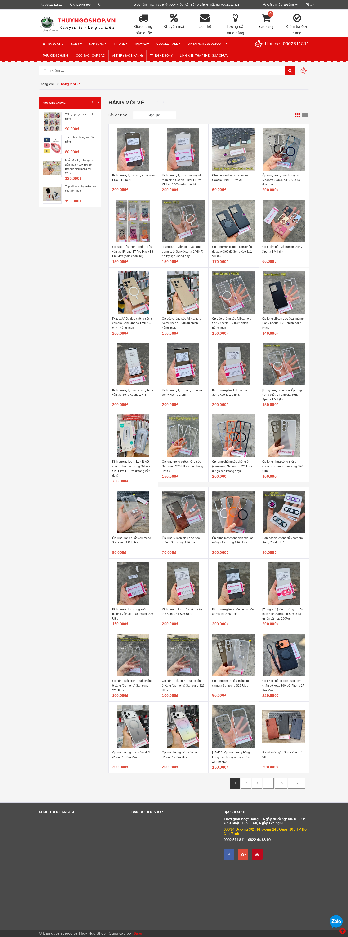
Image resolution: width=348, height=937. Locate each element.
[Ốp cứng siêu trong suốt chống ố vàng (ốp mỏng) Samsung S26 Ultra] (183, 655)
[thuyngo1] (81, 23)
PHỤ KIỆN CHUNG (56, 55)
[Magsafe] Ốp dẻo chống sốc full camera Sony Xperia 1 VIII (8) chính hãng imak (133, 323)
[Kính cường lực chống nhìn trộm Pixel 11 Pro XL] (133, 149)
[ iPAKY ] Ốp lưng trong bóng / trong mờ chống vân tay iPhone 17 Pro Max (232, 757)
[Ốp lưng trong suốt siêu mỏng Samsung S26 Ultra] (133, 512)
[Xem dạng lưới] (297, 115)
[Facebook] (229, 854)
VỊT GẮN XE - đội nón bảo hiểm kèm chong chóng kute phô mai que (80, 141)
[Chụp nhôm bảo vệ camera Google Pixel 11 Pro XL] (233, 149)
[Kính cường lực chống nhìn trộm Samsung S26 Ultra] (233, 583)
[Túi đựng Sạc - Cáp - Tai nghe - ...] (52, 190)
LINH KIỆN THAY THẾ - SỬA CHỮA (204, 55)
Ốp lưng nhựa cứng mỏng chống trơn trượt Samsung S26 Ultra (282, 466)
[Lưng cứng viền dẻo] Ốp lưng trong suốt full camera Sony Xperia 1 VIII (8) (282, 395)
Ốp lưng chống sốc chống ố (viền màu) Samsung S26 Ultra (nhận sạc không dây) (232, 466)
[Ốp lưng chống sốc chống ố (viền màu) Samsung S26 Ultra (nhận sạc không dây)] (233, 435)
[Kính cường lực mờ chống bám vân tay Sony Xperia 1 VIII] (133, 364)
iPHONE (120, 43)
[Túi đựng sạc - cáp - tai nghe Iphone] (52, 121)
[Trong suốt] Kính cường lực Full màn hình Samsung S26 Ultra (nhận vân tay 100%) (283, 614)
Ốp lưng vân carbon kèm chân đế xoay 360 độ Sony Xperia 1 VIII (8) (232, 251)
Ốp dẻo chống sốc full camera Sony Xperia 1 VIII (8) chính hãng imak (181, 323)
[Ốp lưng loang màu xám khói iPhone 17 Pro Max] (133, 726)
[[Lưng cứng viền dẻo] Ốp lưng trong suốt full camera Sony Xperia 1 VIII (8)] (283, 364)
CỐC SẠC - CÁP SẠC (90, 55)
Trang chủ (54, 43)
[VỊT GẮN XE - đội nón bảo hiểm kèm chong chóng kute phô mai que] (52, 144)
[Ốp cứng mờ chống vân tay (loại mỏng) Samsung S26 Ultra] (233, 512)
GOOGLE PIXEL (167, 43)
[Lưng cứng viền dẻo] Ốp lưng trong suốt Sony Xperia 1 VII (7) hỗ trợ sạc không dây (182, 251)
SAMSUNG (97, 43)
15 (281, 783)
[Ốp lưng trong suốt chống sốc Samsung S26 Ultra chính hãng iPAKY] (183, 435)
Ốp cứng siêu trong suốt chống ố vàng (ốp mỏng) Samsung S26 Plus (132, 685)
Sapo (138, 933)
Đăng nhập (274, 4)
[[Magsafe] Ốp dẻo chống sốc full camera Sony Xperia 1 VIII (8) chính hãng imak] (133, 292)
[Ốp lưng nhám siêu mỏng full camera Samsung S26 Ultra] (233, 655)
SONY (75, 43)
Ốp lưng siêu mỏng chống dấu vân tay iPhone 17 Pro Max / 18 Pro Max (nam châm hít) (132, 251)
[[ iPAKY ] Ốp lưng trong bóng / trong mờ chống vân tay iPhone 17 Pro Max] (233, 726)
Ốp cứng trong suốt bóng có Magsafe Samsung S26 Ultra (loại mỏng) (281, 180)
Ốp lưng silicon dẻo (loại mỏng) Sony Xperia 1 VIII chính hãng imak (283, 323)
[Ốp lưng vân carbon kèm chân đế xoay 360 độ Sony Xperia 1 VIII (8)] (233, 221)
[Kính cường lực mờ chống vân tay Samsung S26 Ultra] (183, 583)
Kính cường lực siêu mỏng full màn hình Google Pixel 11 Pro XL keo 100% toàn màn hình (181, 180)
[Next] (296, 783)
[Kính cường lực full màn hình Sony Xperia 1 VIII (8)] (233, 364)
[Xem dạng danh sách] (305, 115)
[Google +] (243, 854)
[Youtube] (257, 854)
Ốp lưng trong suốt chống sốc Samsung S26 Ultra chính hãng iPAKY (182, 466)
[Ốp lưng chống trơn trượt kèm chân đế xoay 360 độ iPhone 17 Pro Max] (283, 655)
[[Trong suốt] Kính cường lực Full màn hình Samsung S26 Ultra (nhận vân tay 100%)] (283, 583)
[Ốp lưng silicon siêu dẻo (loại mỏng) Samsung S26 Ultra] (183, 512)
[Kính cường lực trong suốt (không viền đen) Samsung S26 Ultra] (133, 583)
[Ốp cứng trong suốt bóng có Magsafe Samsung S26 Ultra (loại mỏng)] (283, 149)
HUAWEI (141, 43)
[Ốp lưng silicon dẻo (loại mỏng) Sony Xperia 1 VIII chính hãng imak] (283, 292)
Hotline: (287, 43)
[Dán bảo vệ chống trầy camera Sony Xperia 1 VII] (283, 512)
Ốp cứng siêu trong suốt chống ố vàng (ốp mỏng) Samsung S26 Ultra (183, 685)
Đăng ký (292, 4)
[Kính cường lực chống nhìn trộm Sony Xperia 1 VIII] (183, 364)
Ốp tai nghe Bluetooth (207, 43)
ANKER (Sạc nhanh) (127, 55)
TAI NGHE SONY (161, 55)
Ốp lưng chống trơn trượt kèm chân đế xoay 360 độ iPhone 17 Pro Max (283, 685)
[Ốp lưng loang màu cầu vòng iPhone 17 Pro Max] (183, 726)
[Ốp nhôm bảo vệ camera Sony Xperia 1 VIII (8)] (283, 221)
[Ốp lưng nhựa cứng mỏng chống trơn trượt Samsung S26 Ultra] (283, 435)
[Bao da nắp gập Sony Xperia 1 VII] (283, 726)
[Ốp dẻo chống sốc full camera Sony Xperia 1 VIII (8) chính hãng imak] (183, 292)
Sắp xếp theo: (117, 115)
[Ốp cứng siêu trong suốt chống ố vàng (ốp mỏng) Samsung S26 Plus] (133, 655)
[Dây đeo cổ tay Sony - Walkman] (52, 167)
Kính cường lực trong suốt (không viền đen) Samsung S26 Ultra (133, 614)
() (312, 4)
